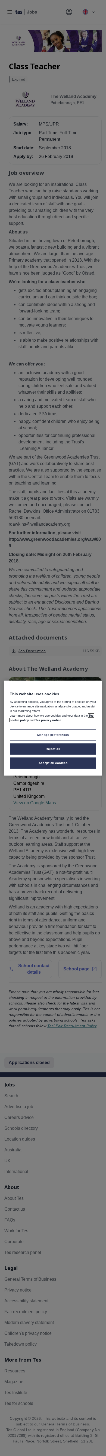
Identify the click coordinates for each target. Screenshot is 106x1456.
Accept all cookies (53, 762)
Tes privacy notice (48, 720)
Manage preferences (53, 734)
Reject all (53, 748)
